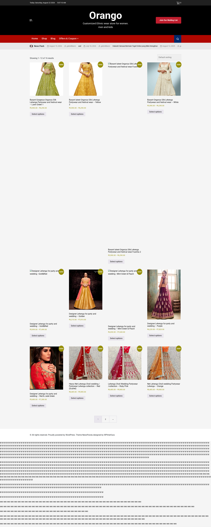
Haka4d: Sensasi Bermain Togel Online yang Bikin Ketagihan (122, 46)
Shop (44, 38)
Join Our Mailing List (168, 20)
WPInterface (109, 435)
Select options (38, 114)
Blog (53, 38)
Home (35, 38)
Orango (105, 15)
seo (1, 502)
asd (67, 46)
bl (1, 443)
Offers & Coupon (67, 38)
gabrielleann (58, 46)
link (200, 474)
